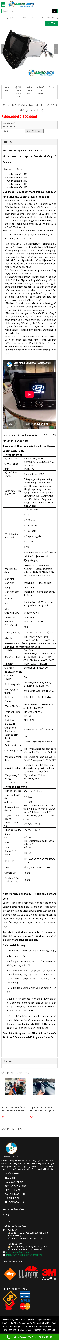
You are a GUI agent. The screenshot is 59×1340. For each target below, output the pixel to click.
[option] (29, 49)
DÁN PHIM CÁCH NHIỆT (16, 1194)
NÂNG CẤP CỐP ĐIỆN (14, 1182)
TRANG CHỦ (10, 1178)
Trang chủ (7, 18)
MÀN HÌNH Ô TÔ (12, 1190)
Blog (7, 1214)
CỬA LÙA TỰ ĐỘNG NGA (16, 1186)
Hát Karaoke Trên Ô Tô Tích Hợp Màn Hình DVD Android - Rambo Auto (13, 1110)
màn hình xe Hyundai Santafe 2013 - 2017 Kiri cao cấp (31, 1024)
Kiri (17, 123)
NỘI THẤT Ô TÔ (12, 1198)
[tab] (29, 142)
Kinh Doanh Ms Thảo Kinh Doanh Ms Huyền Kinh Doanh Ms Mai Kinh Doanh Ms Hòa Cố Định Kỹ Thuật (30, 1338)
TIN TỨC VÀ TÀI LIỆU (14, 1202)
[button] (29, 141)
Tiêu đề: (5, 131)
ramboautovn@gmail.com (17, 1252)
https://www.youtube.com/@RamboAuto (24, 1255)
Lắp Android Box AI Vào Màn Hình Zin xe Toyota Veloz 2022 (42, 1110)
